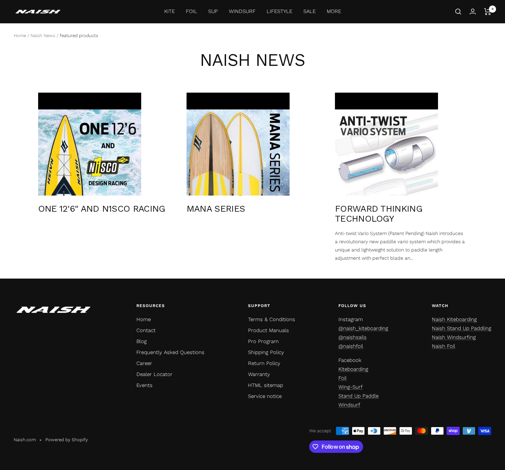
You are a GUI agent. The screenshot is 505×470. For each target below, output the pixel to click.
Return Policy (264, 363)
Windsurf (349, 405)
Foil (342, 378)
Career (144, 363)
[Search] (458, 12)
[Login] (473, 11)
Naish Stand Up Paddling (461, 328)
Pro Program (263, 341)
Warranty (259, 374)
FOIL (191, 11)
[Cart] (487, 11)
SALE (309, 11)
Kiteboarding (353, 369)
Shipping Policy (266, 352)
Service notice (265, 396)
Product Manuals (268, 330)
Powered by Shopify (66, 439)
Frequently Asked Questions (170, 352)
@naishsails (352, 337)
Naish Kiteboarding (454, 319)
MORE (334, 11)
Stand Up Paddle (358, 396)
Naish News (43, 35)
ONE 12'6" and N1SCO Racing (101, 208)
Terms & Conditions (271, 319)
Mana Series (216, 208)
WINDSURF (242, 11)
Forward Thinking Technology (378, 213)
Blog (141, 341)
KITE (169, 11)
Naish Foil (443, 346)
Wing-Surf (350, 387)
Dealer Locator (154, 374)
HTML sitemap (265, 385)
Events (144, 385)
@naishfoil (350, 346)
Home (20, 35)
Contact (146, 330)
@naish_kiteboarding (363, 328)
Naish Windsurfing (454, 337)
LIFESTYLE (279, 11)
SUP (213, 11)
